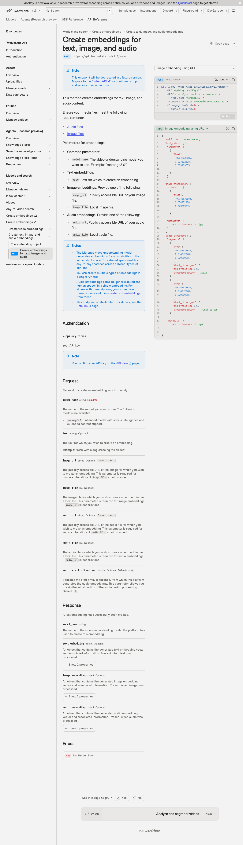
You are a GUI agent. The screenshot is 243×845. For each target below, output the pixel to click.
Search (80, 10)
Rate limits (84, 306)
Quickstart (185, 3)
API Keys (122, 363)
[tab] (11, 20)
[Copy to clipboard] (233, 79)
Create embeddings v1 (107, 31)
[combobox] (183, 129)
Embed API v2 (101, 81)
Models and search (75, 31)
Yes (124, 797)
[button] (104, 755)
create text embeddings (124, 293)
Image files (75, 134)
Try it (230, 116)
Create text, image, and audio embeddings (154, 31)
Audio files (75, 127)
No (140, 797)
